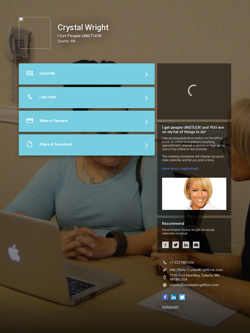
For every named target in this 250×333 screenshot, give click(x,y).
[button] (87, 75)
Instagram (170, 307)
